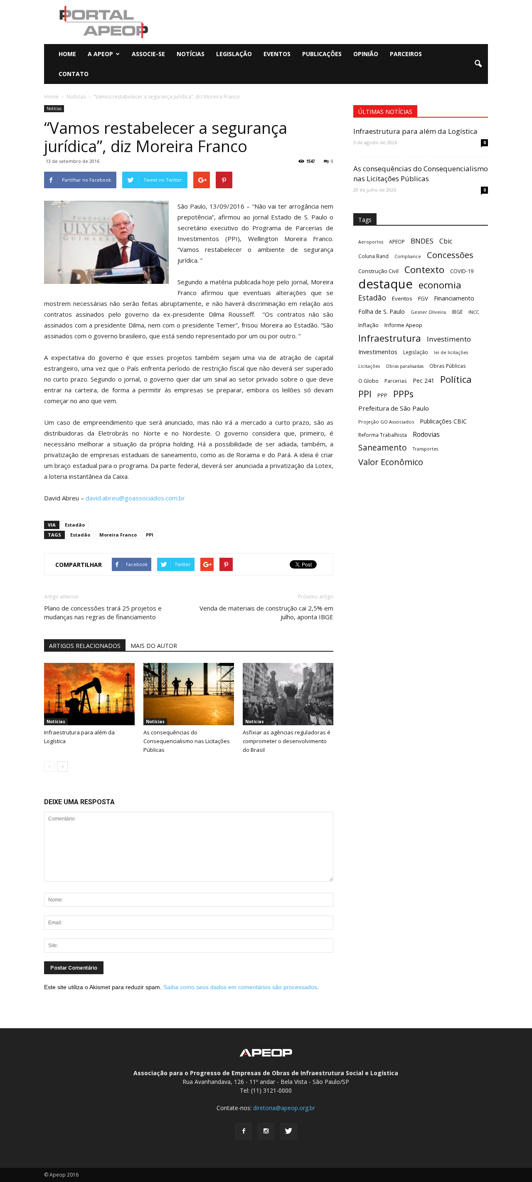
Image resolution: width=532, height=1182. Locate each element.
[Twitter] (288, 1131)
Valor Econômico (390, 462)
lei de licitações (451, 352)
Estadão (75, 525)
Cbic (445, 241)
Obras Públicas (447, 365)
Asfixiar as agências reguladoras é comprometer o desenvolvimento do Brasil (286, 741)
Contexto (424, 269)
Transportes (425, 449)
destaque (385, 284)
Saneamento (382, 447)
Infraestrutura (389, 338)
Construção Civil (378, 271)
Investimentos (377, 352)
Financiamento (454, 298)
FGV (423, 298)
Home (67, 54)
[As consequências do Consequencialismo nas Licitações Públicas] (188, 694)
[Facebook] (243, 1131)
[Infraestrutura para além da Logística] (89, 694)
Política (456, 379)
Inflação (368, 325)
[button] (478, 64)
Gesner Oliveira (428, 312)
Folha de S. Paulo (381, 311)
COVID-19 (461, 271)
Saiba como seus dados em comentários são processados (240, 987)
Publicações (322, 54)
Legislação (234, 54)
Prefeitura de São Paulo (393, 408)
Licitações (369, 366)
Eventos (277, 54)
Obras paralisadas (405, 366)
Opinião (365, 54)
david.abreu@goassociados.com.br (135, 498)
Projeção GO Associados (386, 422)
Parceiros (406, 54)
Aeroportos (370, 242)
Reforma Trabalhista (382, 434)
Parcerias (395, 380)
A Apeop (100, 54)
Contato (74, 74)
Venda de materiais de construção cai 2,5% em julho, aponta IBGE (266, 612)
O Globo (368, 380)
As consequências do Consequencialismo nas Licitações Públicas (186, 741)
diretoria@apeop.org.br (284, 1108)
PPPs (403, 393)
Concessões (450, 255)
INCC (473, 312)
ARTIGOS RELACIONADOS (85, 646)
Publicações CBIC (443, 421)
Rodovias (426, 434)
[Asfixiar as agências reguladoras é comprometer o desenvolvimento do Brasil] (288, 694)
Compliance (407, 256)
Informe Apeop (403, 325)
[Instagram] (266, 1131)
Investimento (449, 339)
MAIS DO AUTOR (154, 646)
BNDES (422, 240)
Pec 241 (423, 380)
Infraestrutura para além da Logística (415, 131)
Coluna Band (373, 256)
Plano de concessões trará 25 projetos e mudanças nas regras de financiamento (103, 612)
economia (440, 285)
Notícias (190, 54)
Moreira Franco (118, 535)
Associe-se (148, 54)
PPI (149, 535)
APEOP (397, 241)
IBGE (457, 311)
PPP (382, 395)
